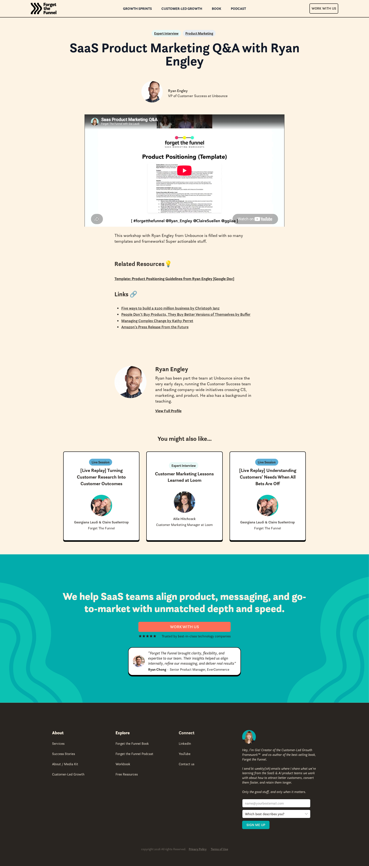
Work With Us (324, 8)
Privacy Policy (197, 849)
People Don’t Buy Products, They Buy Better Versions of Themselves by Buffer (185, 314)
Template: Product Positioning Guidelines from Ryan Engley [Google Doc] (174, 278)
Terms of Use (219, 849)
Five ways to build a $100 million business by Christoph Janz (170, 308)
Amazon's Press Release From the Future (155, 326)
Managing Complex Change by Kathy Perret (157, 320)
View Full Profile (168, 410)
